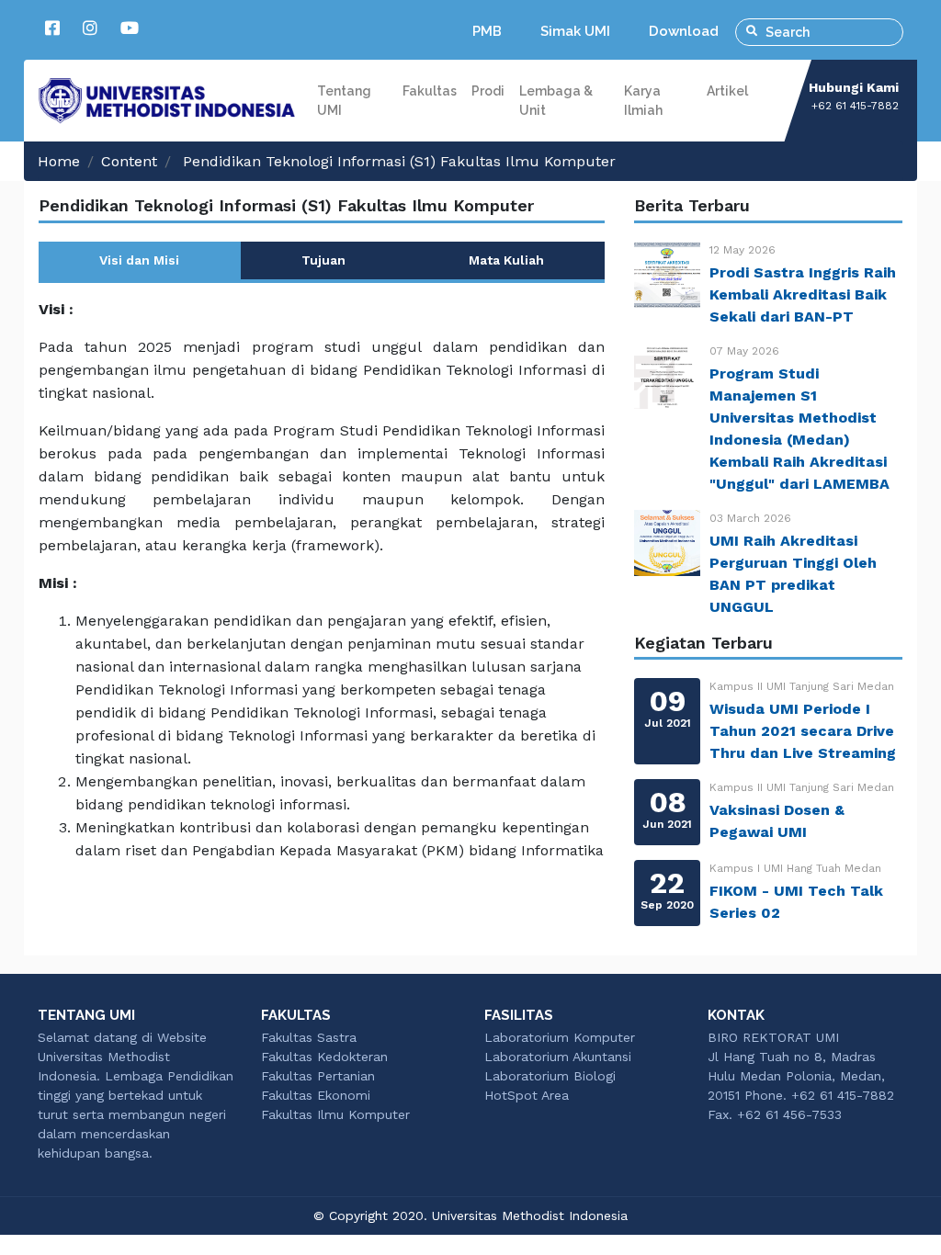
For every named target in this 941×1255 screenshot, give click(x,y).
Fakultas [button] (429, 91)
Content (129, 161)
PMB (487, 31)
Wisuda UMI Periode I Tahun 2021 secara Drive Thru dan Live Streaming (802, 731)
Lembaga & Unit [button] (556, 101)
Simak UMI (575, 31)
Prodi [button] (488, 91)
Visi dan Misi (139, 260)
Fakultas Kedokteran (324, 1056)
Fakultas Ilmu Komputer (335, 1114)
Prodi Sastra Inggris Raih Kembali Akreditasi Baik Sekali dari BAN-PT (802, 294)
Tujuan (323, 260)
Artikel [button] (727, 91)
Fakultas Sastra (309, 1037)
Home (59, 161)
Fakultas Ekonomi (315, 1095)
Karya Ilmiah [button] (643, 101)
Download (684, 31)
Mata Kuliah (506, 260)
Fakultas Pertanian (318, 1075)
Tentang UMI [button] (344, 101)
